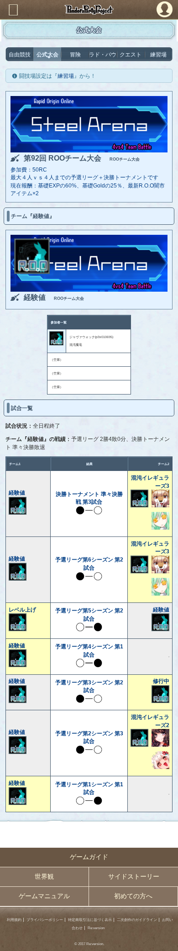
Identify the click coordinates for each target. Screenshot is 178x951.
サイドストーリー (133, 876)
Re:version (96, 928)
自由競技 (20, 54)
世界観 (44, 876)
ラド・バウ (102, 54)
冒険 (75, 54)
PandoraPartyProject (89, 9)
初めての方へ (133, 896)
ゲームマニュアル (44, 896)
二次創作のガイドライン (137, 920)
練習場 (158, 54)
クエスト (130, 54)
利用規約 (14, 920)
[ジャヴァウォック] (32, 272)
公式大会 (47, 54)
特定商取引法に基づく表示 (90, 920)
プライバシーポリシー (44, 920)
